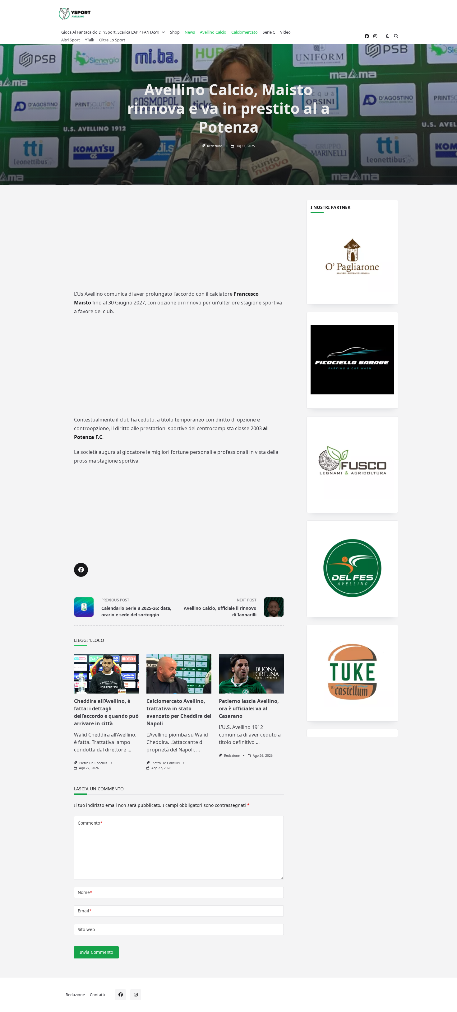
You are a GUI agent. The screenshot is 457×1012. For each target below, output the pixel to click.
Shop (175, 32)
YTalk (89, 40)
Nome (85, 892)
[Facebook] (367, 36)
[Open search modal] (396, 36)
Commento (90, 823)
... (129, 749)
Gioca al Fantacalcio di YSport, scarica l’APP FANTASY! (110, 32)
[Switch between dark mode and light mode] (387, 36)
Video (285, 32)
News (190, 32)
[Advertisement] (179, 242)
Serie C (269, 32)
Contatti (97, 994)
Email (84, 911)
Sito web (86, 929)
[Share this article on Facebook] (81, 570)
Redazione (215, 146)
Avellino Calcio (213, 32)
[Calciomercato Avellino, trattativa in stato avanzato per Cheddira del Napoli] (178, 674)
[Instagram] (375, 36)
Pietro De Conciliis (93, 763)
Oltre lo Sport (112, 40)
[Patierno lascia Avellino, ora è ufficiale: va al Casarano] (251, 674)
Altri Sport (70, 40)
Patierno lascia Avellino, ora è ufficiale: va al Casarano (249, 708)
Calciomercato (244, 32)
